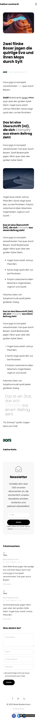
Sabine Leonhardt (9, 4)
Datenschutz (18, 708)
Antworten (7, 584)
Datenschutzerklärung (21, 529)
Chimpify (23, 130)
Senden (18, 522)
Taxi (20, 86)
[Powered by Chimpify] (27, 715)
